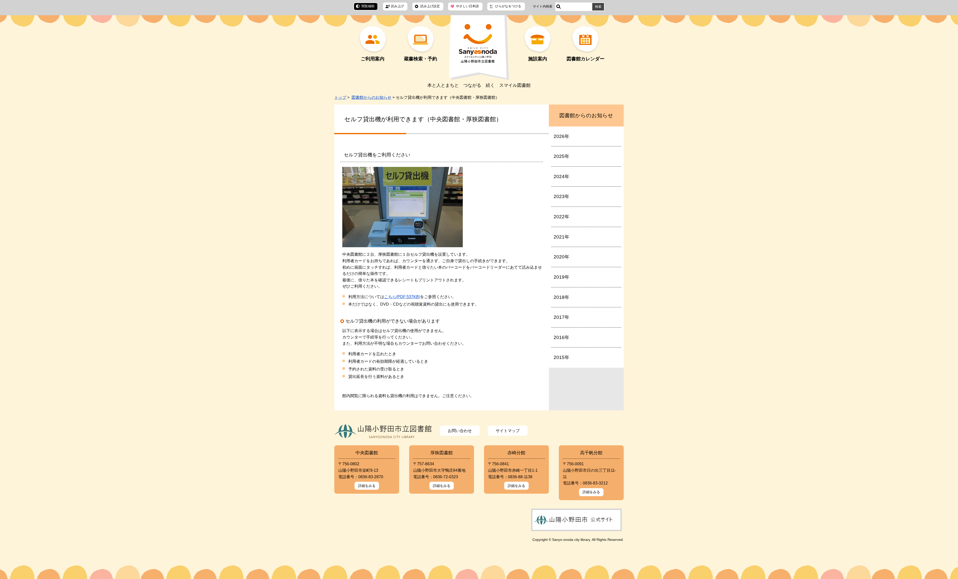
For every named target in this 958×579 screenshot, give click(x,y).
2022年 (561, 216)
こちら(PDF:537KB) (402, 297)
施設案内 (537, 58)
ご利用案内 (372, 58)
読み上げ (397, 6)
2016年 (561, 337)
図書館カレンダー (585, 58)
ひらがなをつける (508, 6)
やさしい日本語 (467, 6)
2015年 (561, 357)
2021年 (561, 236)
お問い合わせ (460, 431)
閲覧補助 (367, 6)
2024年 (561, 176)
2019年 (561, 277)
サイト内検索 (542, 6)
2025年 (561, 156)
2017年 (561, 317)
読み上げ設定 (430, 6)
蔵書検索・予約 (420, 58)
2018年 (561, 297)
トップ (340, 97)
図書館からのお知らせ (371, 97)
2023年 (561, 196)
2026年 (561, 136)
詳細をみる (366, 486)
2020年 (561, 256)
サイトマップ (508, 431)
